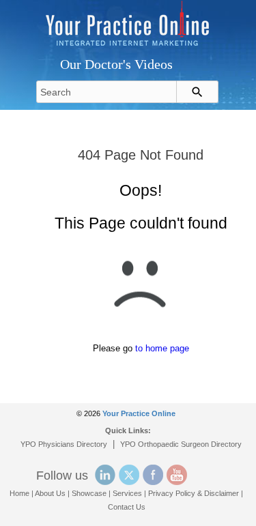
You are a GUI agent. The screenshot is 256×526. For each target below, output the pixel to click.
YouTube (177, 475)
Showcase (89, 493)
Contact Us (126, 507)
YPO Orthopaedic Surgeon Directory (181, 444)
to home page (162, 348)
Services (127, 493)
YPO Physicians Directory (63, 444)
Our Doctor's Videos (116, 64)
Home (19, 493)
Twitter (129, 475)
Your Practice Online (138, 413)
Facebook (153, 475)
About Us (50, 493)
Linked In (105, 475)
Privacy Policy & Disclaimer (193, 493)
